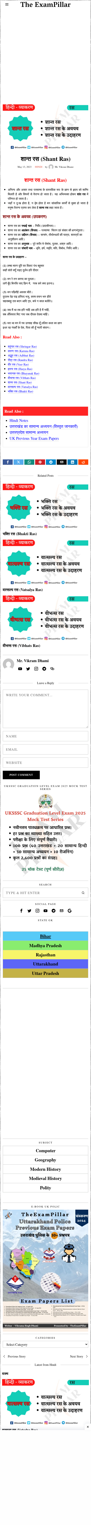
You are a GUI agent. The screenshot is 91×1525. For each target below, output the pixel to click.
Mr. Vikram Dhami (64, 166)
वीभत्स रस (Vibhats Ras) (22, 378)
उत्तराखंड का (19, 426)
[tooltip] (8, 462)
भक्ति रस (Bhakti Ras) (20, 391)
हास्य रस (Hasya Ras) (20, 369)
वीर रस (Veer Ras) (18, 364)
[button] (83, 893)
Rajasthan (45, 954)
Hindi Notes (19, 420)
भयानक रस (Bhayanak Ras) (23, 373)
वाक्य (5, 1373)
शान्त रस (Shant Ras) (20, 382)
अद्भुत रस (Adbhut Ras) (21, 355)
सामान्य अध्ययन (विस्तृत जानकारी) (53, 426)
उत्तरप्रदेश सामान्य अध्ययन (29, 432)
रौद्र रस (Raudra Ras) (20, 360)
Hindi (38, 166)
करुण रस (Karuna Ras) (21, 351)
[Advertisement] (45, 53)
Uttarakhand (45, 963)
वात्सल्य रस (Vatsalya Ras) (23, 387)
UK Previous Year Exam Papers (34, 438)
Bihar (45, 936)
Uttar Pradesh (45, 973)
